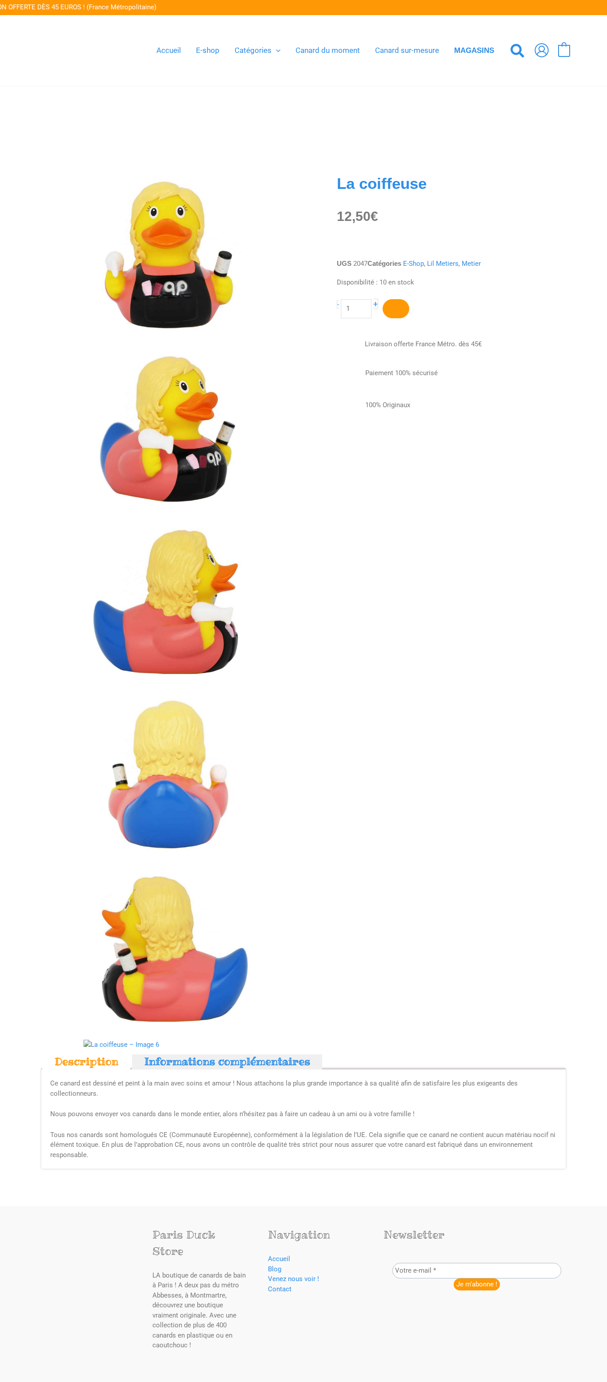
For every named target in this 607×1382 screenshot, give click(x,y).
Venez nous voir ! (293, 1279)
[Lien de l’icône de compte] (541, 50)
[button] (276, 50)
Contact (280, 1289)
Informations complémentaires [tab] (227, 1062)
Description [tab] (86, 1062)
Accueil (279, 1259)
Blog (274, 1269)
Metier (471, 264)
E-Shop (413, 264)
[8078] (396, 308)
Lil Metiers (443, 264)
